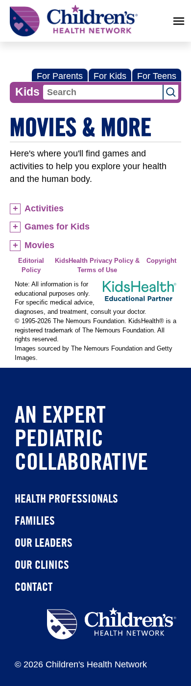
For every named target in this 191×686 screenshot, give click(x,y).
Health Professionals (66, 498)
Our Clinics (42, 564)
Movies (39, 245)
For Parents (60, 76)
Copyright (161, 260)
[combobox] (103, 92)
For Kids (110, 76)
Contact (33, 586)
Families (35, 520)
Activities (44, 208)
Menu (178, 21)
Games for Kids (57, 226)
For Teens (156, 76)
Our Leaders (43, 542)
